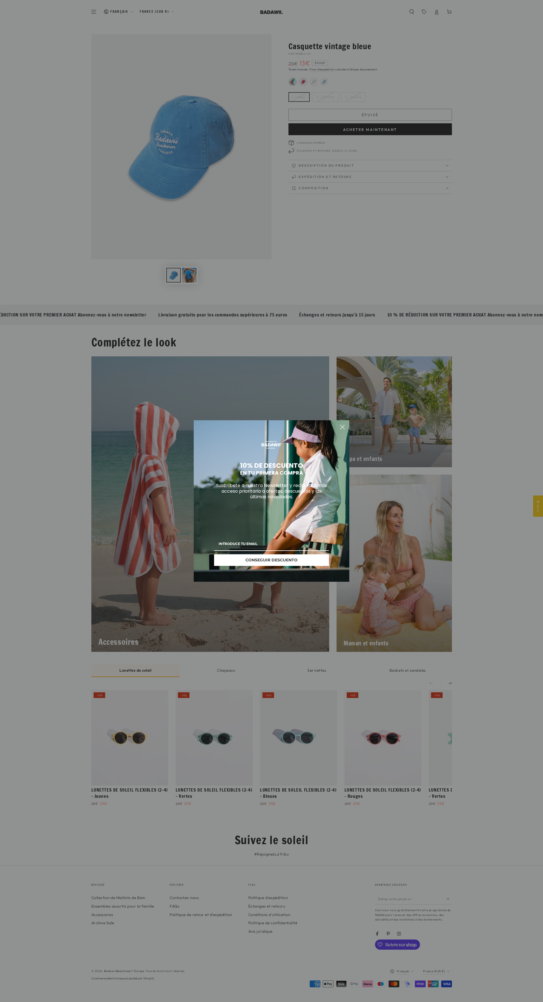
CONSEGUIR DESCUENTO (271, 560)
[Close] (342, 427)
